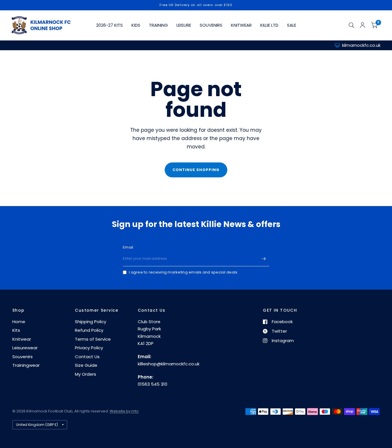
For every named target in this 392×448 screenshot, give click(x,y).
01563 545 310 (152, 384)
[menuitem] (109, 25)
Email (128, 247)
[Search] (351, 25)
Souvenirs (211, 25)
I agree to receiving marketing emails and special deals (183, 272)
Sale (291, 25)
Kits (16, 330)
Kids (135, 25)
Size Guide (86, 365)
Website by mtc (124, 411)
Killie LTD (269, 25)
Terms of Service (93, 339)
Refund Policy (89, 330)
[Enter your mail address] (263, 258)
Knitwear (241, 25)
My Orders (85, 374)
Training (158, 25)
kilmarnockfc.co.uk (361, 45)
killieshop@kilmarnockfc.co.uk (168, 364)
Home (18, 322)
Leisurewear (25, 348)
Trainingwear (26, 365)
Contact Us (87, 357)
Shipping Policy (90, 322)
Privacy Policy (89, 348)
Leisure (183, 25)
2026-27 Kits (109, 25)
